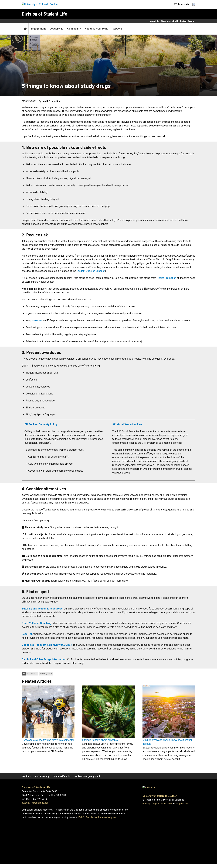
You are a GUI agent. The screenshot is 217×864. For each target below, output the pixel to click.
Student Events (187, 21)
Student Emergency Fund (87, 776)
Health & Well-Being (96, 28)
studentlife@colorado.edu (35, 802)
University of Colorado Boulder (159, 796)
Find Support (32, 673)
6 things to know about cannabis (100, 740)
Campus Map (181, 803)
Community (74, 28)
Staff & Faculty (41, 776)
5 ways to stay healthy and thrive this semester (48, 740)
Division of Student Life (44, 14)
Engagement (38, 28)
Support (117, 28)
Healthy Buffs (46, 673)
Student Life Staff (169, 21)
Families (26, 776)
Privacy (146, 803)
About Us (154, 21)
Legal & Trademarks (162, 803)
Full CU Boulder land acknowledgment (97, 817)
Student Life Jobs (62, 776)
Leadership (56, 28)
